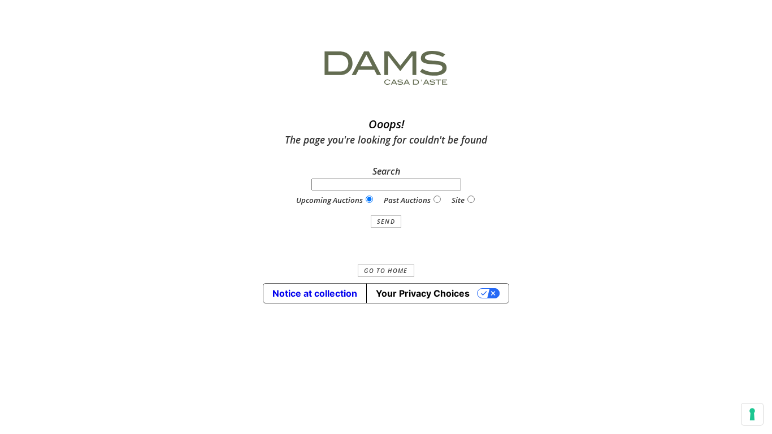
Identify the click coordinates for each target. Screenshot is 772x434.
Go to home (385, 271)
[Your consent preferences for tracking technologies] (752, 414)
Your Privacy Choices (423, 293)
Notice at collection (314, 293)
